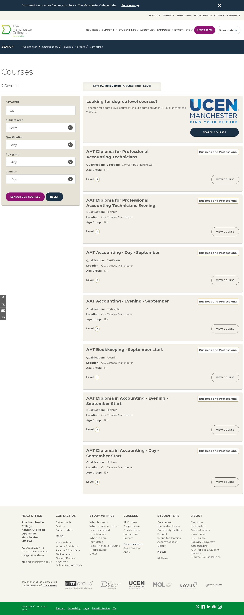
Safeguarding (199, 545)
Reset (54, 196)
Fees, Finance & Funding (104, 545)
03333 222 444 (35, 547)
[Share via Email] (3, 311)
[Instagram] (219, 608)
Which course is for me (103, 526)
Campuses (163, 30)
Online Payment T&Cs (69, 565)
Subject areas (131, 526)
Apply (126, 551)
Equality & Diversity (203, 541)
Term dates (96, 541)
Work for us (203, 15)
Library (161, 545)
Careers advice (65, 530)
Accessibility (74, 608)
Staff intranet (63, 554)
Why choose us (98, 522)
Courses (92, 30)
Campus (11, 171)
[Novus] (188, 585)
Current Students (227, 15)
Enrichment (164, 522)
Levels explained (99, 530)
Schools (155, 15)
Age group (13, 154)
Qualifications (131, 530)
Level (147, 85)
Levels (67, 46)
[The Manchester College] (111, 585)
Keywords (12, 101)
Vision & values (200, 530)
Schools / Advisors (67, 546)
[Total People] (214, 585)
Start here (182, 30)
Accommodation (167, 541)
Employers (184, 15)
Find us (60, 526)
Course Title (132, 85)
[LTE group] (79, 585)
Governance (198, 534)
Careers (80, 46)
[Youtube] (214, 608)
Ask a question (132, 547)
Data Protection (101, 608)
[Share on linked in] (3, 317)
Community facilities (169, 530)
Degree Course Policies (205, 556)
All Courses (130, 522)
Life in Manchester (168, 526)
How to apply (97, 534)
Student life (127, 30)
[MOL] (162, 585)
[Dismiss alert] (219, 5)
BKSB (93, 553)
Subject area (29, 46)
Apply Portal (204, 30)
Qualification (50, 46)
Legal (86, 608)
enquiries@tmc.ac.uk (39, 561)
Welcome (197, 522)
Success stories (132, 544)
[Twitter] (197, 608)
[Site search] (236, 30)
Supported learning (169, 537)
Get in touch (63, 522)
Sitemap (60, 608)
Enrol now (128, 5)
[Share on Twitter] (3, 304)
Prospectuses (97, 549)
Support (108, 30)
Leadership (198, 526)
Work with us (63, 542)
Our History (198, 537)
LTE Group (50, 585)
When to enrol (98, 537)
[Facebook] (203, 608)
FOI (114, 608)
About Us (146, 30)
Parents (169, 15)
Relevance (113, 85)
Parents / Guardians (68, 550)
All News (162, 558)
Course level (130, 534)
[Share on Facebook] (3, 298)
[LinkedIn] (208, 608)
